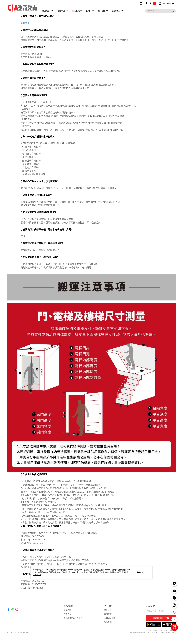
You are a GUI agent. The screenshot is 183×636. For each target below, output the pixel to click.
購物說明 (108, 610)
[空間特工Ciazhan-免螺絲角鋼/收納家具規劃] (22, 7)
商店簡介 (67, 614)
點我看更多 (26, 23)
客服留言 (108, 614)
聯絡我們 (108, 622)
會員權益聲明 (109, 618)
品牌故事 (67, 610)
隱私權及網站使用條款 (73, 618)
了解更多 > (37, 575)
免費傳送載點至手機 (160, 618)
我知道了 (141, 572)
